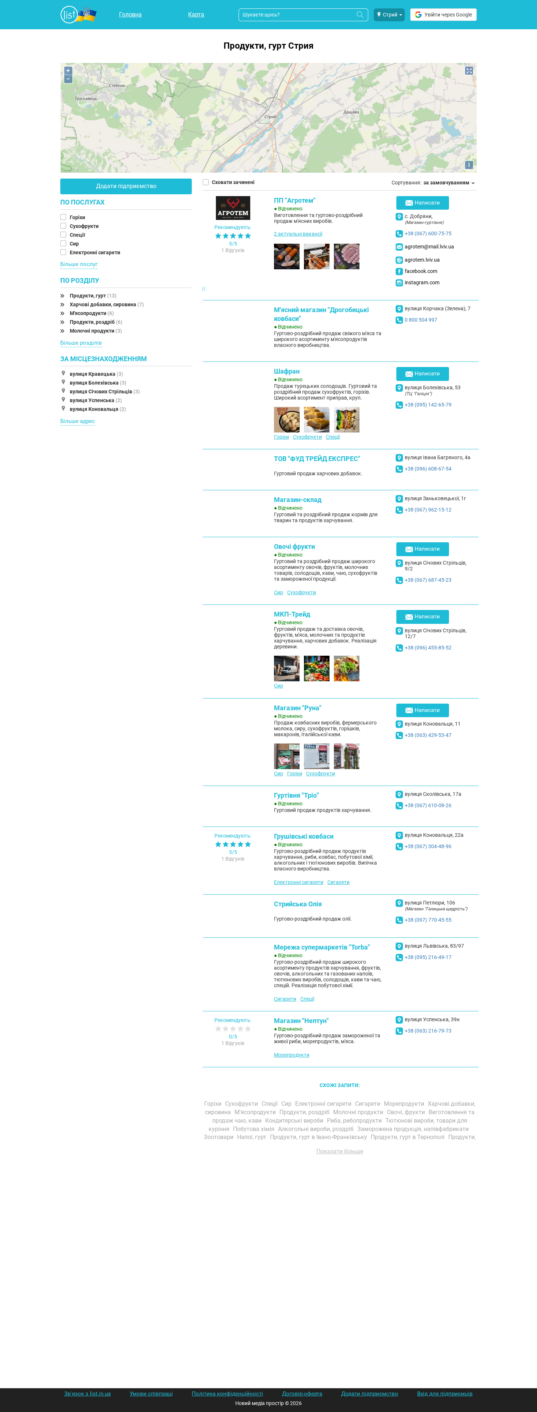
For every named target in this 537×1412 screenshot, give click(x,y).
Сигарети (338, 882)
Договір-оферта (302, 1393)
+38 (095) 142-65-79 (428, 405)
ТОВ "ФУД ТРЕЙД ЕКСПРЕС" (317, 458)
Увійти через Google (448, 15)
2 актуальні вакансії (298, 234)
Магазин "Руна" (297, 708)
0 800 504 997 (421, 320)
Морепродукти (291, 1055)
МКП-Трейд (292, 614)
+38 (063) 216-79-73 (428, 1031)
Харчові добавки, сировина (107, 304)
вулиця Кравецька (96, 374)
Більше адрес (77, 421)
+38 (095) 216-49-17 (428, 957)
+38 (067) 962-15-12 (428, 510)
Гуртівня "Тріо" (296, 795)
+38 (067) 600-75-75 (428, 233)
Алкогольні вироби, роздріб (316, 1129)
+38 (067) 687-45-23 (428, 580)
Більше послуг (79, 264)
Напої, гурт (252, 1137)
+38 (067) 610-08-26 (428, 805)
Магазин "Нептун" (301, 1021)
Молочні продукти (96, 331)
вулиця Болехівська (98, 383)
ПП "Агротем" (295, 200)
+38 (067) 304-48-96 (428, 846)
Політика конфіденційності (227, 1393)
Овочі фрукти (294, 546)
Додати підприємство (126, 186)
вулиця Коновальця (98, 409)
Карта (196, 14)
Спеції (78, 235)
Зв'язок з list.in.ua (87, 1393)
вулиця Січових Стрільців (105, 391)
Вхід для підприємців (445, 1393)
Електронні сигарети (95, 252)
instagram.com (422, 282)
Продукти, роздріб (96, 322)
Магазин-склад (297, 499)
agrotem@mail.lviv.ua (429, 247)
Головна (130, 14)
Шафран (287, 371)
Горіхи (78, 217)
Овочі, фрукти (406, 1112)
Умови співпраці (151, 1393)
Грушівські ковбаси (304, 836)
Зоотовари (219, 1137)
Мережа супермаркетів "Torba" (322, 947)
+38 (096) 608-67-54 (428, 469)
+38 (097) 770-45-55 (428, 920)
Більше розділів (81, 343)
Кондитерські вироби (295, 1120)
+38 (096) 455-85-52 (428, 648)
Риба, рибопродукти (355, 1120)
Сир (75, 244)
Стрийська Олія (298, 904)
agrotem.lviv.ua (422, 260)
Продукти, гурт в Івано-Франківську (319, 1137)
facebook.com (421, 271)
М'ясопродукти (92, 313)
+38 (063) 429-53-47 (428, 735)
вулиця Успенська (96, 400)
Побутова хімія (254, 1129)
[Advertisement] (340, 1243)
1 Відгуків (232, 250)
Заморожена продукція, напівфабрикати (413, 1129)
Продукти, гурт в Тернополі (408, 1137)
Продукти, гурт (93, 296)
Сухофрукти (85, 226)
